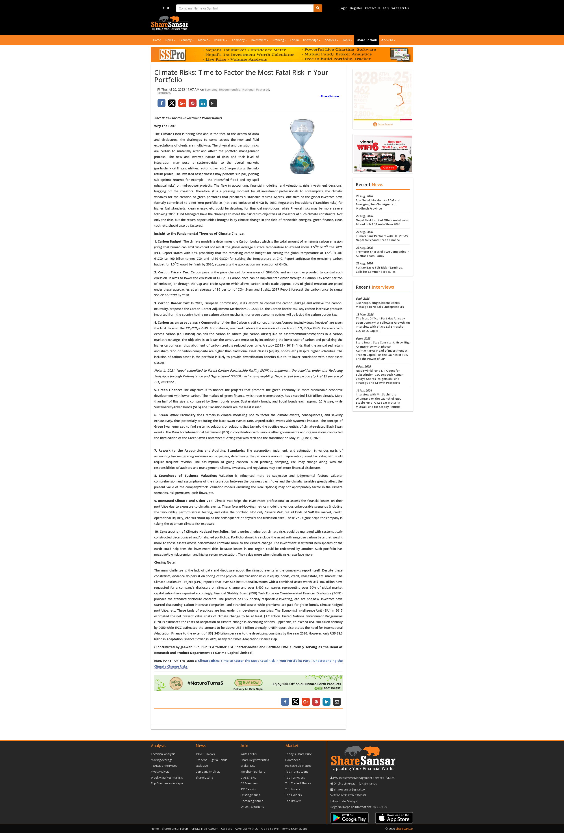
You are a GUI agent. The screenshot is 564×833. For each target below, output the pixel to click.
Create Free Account (204, 829)
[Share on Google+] (182, 103)
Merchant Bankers (253, 772)
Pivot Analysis (160, 772)
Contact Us (372, 8)
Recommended (230, 89)
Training (278, 40)
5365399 (360, 795)
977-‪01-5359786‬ (343, 795)
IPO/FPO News (205, 754)
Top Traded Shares (298, 783)
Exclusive (164, 93)
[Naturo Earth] (248, 683)
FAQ (386, 8)
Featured (262, 89)
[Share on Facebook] (161, 103)
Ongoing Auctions (252, 807)
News (169, 40)
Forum (294, 40)
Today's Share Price (298, 754)
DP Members (249, 783)
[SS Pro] (282, 54)
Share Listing (204, 777)
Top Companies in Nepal (167, 783)
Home (157, 40)
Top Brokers (293, 801)
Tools (346, 40)
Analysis (330, 40)
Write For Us (400, 8)
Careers (226, 829)
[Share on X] (172, 103)
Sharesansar (404, 829)
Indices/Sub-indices (298, 766)
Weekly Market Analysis (167, 777)
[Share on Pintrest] (193, 103)
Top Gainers (293, 795)
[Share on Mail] (213, 103)
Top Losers (292, 789)
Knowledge (310, 40)
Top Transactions (296, 772)
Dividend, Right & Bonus (211, 760)
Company (238, 40)
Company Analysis (208, 772)
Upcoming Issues (252, 801)
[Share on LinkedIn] (203, 103)
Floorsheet (292, 760)
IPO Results (248, 789)
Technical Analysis (163, 754)
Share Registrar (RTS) (255, 760)
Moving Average (162, 760)
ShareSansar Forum (175, 829)
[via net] (382, 153)
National (248, 89)
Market (203, 40)
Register (356, 8)
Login (343, 8)
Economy (186, 40)
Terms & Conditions (295, 829)
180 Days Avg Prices (164, 766)
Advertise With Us (246, 829)
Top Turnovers (295, 777)
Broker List (248, 766)
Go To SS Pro (270, 829)
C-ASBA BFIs (248, 777)
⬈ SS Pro (387, 40)
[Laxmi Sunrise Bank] (382, 99)
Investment (258, 40)
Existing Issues (250, 795)
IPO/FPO (219, 40)
